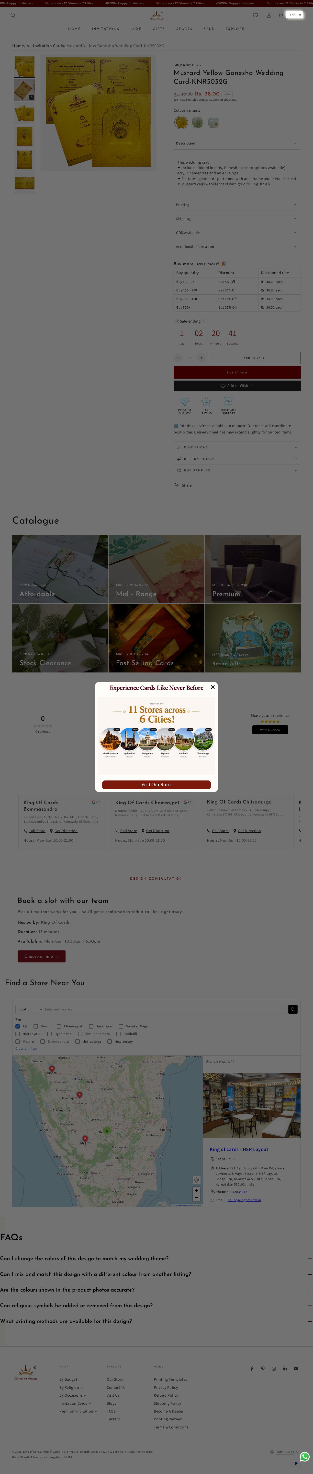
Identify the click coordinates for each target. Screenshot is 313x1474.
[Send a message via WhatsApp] (305, 1456)
